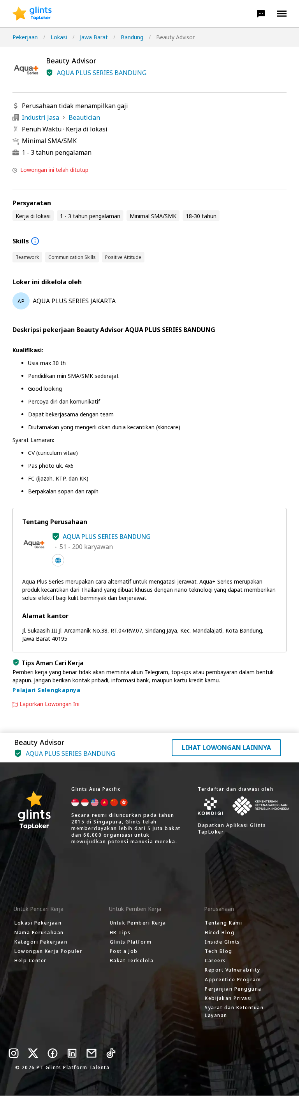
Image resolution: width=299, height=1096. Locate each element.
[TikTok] (111, 1053)
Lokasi (59, 37)
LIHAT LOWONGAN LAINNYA (226, 747)
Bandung (132, 37)
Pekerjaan (25, 37)
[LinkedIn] (72, 1053)
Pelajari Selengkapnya (46, 690)
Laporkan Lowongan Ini (49, 704)
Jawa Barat (94, 37)
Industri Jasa (40, 117)
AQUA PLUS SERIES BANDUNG (101, 72)
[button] (261, 13)
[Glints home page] (32, 14)
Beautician (84, 117)
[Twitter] (33, 1053)
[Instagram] (13, 1053)
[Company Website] (58, 560)
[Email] (91, 1053)
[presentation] (32, 14)
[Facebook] (52, 1053)
